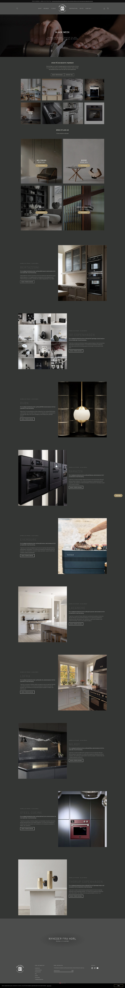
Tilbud (53, 8)
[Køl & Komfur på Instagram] (92, 968)
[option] (62, 1)
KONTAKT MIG (69, 74)
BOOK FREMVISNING (57, 74)
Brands (46, 8)
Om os (82, 8)
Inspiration (73, 8)
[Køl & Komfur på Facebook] (95, 968)
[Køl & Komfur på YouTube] (97, 968)
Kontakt (88, 8)
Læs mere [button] (49, 985)
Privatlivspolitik (38, 971)
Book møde (118, 495)
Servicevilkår (37, 977)
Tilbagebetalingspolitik (39, 979)
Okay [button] (119, 985)
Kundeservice (37, 968)
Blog (36, 973)
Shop (40, 8)
